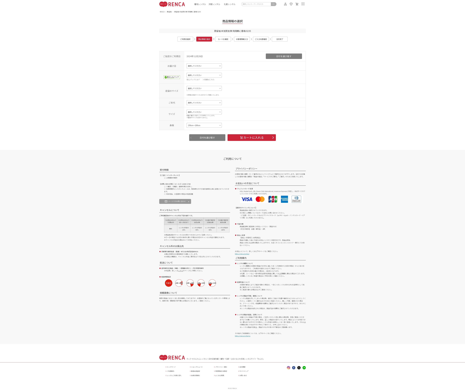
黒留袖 (169, 12)
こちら (180, 270)
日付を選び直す (283, 56)
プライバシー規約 (221, 367)
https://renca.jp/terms (242, 336)
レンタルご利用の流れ (174, 375)
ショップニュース (197, 367)
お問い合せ (243, 375)
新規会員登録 (195, 371)
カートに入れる (253, 137)
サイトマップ (244, 371)
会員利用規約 (195, 375)
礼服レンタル (230, 4)
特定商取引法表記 (221, 371)
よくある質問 (219, 375)
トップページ (171, 367)
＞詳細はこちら (208, 79)
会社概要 (242, 367)
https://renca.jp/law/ (242, 254)
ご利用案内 (170, 371)
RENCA (162, 12)
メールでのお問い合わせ (177, 201)
